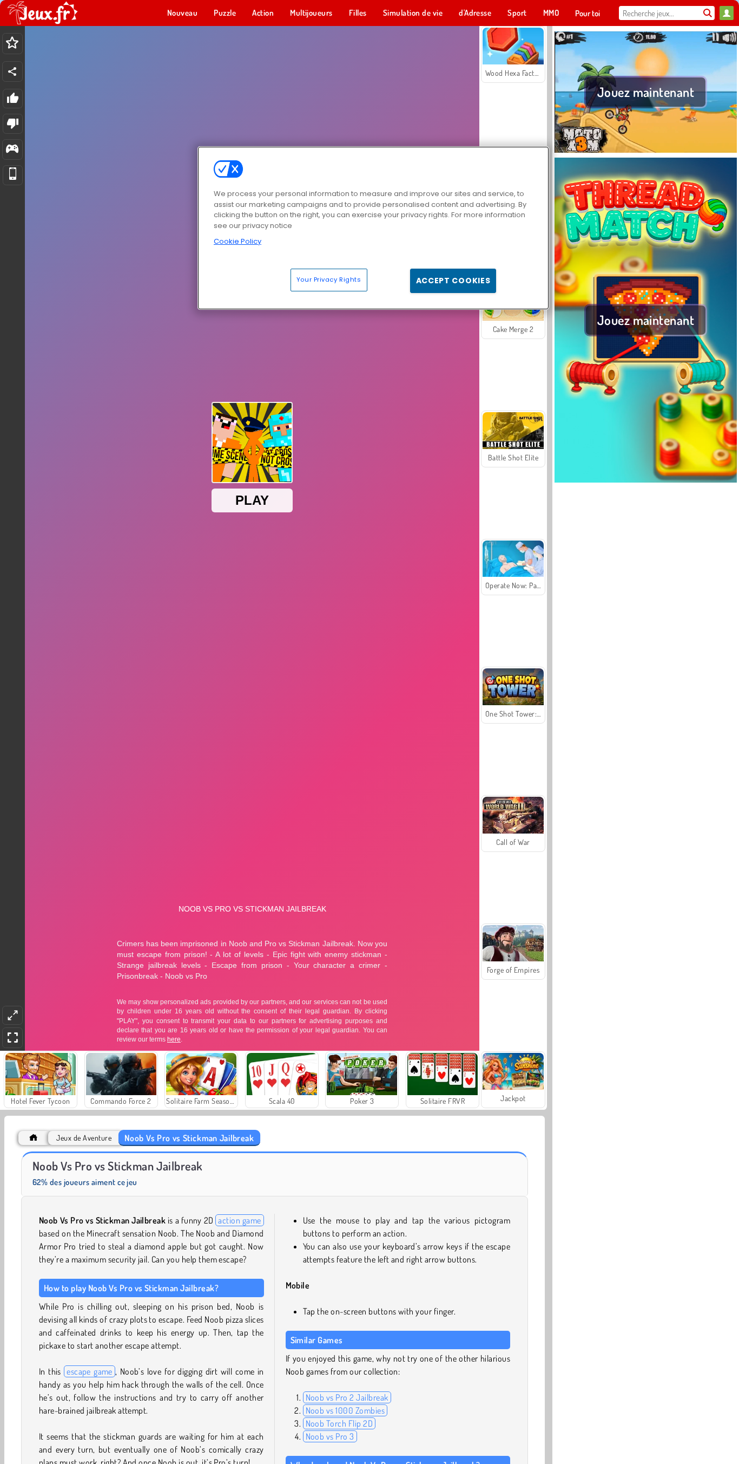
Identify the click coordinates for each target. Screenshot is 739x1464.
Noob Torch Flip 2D (339, 1423)
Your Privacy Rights (328, 279)
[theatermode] (12, 1015)
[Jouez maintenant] (646, 151)
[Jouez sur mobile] (13, 175)
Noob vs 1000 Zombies (345, 1410)
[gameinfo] (12, 149)
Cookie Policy (237, 241)
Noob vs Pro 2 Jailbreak (347, 1397)
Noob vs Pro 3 (330, 1436)
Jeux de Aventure (83, 1137)
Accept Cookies (453, 280)
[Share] (12, 71)
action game (239, 1220)
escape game (90, 1371)
